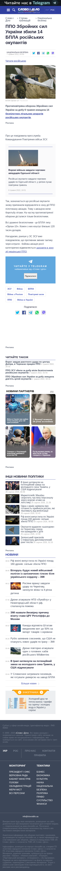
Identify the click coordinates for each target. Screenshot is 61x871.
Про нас (30, 751)
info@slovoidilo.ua (30, 816)
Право (40, 796)
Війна (20, 289)
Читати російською (15, 61)
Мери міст (15, 789)
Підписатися (30, 276)
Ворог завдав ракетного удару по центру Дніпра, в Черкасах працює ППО (29, 364)
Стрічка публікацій (24, 19)
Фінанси (42, 804)
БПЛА (31, 289)
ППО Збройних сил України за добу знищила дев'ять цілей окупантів (29, 377)
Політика (42, 793)
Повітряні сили (36, 294)
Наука (40, 782)
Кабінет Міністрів (19, 779)
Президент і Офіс (19, 772)
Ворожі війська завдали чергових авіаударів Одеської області (26, 171)
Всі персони (17, 793)
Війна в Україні (25, 300)
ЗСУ (9, 289)
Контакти (48, 751)
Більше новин (29, 683)
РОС (52, 10)
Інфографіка (30, 692)
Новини (11, 554)
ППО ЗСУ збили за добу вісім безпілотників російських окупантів (29, 371)
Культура (42, 779)
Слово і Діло (9, 19)
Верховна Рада (18, 775)
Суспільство (45, 800)
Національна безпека (45, 19)
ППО (9, 300)
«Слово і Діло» (22, 733)
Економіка (43, 775)
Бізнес (41, 772)
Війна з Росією (15, 294)
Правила (40, 755)
